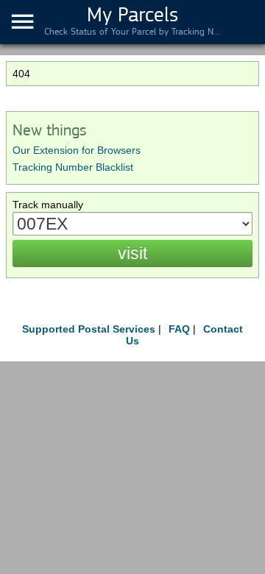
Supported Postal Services (88, 329)
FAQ (179, 329)
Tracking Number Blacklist (73, 167)
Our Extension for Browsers (77, 150)
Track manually (48, 204)
